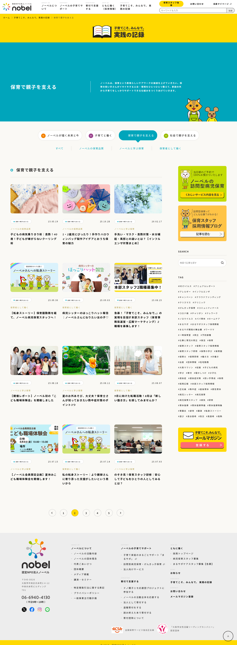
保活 (203, 340)
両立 (196, 335)
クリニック (200, 302)
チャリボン (197, 313)
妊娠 (199, 367)
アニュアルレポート (205, 286)
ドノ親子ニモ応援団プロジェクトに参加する (144, 589)
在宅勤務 (204, 362)
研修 (211, 400)
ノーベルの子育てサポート (71, 6)
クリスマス (185, 302)
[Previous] (52, 512)
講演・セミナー (83, 579)
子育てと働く (103, 135)
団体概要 (79, 569)
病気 (203, 400)
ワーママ (209, 329)
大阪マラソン (186, 367)
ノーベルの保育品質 (91, 148)
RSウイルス (186, 286)
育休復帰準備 (199, 405)
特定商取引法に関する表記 (89, 587)
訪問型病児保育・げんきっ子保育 (142, 563)
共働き (215, 356)
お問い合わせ (197, 3)
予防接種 (206, 335)
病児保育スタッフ (189, 400)
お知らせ (175, 572)
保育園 (219, 351)
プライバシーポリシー (87, 593)
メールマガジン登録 (182, 596)
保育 (211, 340)
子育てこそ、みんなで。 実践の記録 (136, 6)
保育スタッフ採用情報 (208, 345)
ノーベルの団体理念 (85, 558)
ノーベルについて (49, 6)
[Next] (120, 512)
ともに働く (176, 547)
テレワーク (212, 313)
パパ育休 (201, 318)
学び (182, 372)
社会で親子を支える (183, 135)
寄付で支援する (92, 6)
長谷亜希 (192, 416)
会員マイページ (221, 3)
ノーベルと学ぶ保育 (131, 148)
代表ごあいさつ (83, 563)
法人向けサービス (133, 569)
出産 (182, 362)
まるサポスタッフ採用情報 (205, 324)
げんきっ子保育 (187, 307)
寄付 (190, 372)
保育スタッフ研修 (189, 351)
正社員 (183, 389)
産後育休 (204, 389)
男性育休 (216, 389)
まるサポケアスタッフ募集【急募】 (193, 563)
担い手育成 (210, 378)
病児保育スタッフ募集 (186, 558)
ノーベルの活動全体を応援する (141, 597)
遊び (182, 416)
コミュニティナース (209, 307)
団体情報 (192, 362)
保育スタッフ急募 (171, 3)
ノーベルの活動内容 (85, 553)
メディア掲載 (81, 574)
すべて (60, 148)
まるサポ (184, 324)
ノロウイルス (186, 318)
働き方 (205, 356)
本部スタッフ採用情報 (203, 383)
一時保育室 (185, 335)
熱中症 (193, 389)
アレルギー (185, 291)
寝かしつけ (201, 372)
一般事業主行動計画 (85, 598)
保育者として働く (171, 148)
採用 (221, 378)
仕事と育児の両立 (189, 340)
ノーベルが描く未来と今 (63, 135)
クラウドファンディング (208, 296)
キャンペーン (186, 297)
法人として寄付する (135, 602)
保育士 (183, 356)
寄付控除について (133, 618)
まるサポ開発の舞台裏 (191, 329)
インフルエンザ (202, 291)
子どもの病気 (211, 367)
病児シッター (186, 394)
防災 (202, 416)
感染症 (183, 378)
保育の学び (206, 351)
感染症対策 (195, 378)
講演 (200, 410)
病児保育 (201, 394)
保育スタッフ (186, 345)
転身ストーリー (213, 410)
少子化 (213, 372)
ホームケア (214, 318)
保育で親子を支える (141, 135)
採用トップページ (183, 553)
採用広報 (184, 383)
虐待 (192, 410)
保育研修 (194, 356)
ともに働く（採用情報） (110, 6)
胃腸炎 (183, 410)
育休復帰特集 (215, 405)
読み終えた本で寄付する (137, 612)
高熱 (220, 416)
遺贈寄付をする (132, 607)
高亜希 (211, 416)
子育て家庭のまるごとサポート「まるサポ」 (144, 556)
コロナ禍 (184, 313)
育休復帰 (184, 405)
